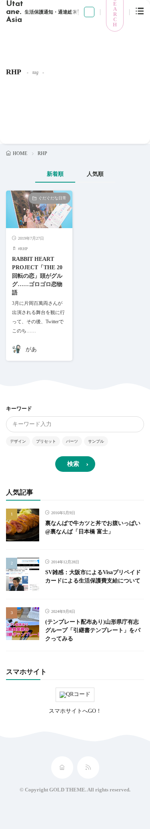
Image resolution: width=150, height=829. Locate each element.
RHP (24, 249)
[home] (62, 767)
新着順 (55, 174)
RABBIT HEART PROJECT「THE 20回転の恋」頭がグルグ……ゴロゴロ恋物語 (37, 276)
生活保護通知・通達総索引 (53, 12)
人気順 (95, 174)
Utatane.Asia (14, 12)
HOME (20, 153)
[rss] (88, 767)
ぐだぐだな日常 (52, 198)
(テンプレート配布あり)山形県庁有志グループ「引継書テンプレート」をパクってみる (92, 630)
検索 (73, 464)
